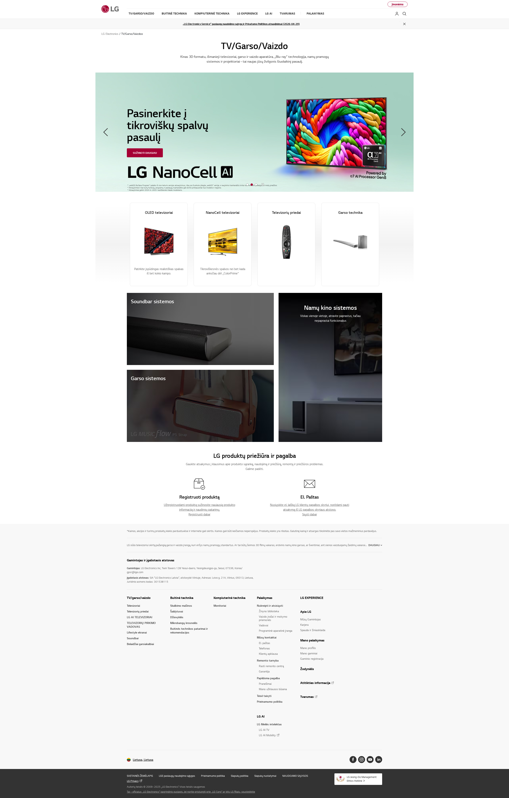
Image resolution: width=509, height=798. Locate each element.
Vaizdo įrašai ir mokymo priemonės (273, 618)
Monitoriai (220, 605)
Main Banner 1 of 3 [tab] (247, 185)
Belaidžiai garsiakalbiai (140, 644)
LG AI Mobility (267, 735)
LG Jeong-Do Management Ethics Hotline (362, 779)
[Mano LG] (396, 13)
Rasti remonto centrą (271, 666)
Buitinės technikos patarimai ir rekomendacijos (189, 630)
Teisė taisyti (264, 696)
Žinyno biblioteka (269, 611)
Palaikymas (264, 598)
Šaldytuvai (176, 611)
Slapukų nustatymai (265, 776)
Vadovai (263, 625)
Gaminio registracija (311, 658)
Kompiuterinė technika (229, 598)
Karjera (304, 625)
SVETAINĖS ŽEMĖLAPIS (140, 776)
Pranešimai (265, 684)
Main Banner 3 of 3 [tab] (256, 185)
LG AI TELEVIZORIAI (139, 617)
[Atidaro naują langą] (353, 759)
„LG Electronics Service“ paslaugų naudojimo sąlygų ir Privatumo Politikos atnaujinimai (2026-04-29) (241, 24)
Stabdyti (262, 185)
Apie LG (305, 612)
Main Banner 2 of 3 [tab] (252, 185)
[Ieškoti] (404, 13)
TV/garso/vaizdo (139, 598)
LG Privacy (133, 781)
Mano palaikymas (312, 640)
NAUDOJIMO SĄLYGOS (295, 776)
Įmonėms (397, 4)
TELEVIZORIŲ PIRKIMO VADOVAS (141, 625)
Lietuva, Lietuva (143, 760)
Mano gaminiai (308, 653)
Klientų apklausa (268, 654)
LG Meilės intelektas (269, 724)
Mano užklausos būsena (273, 689)
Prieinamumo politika (269, 701)
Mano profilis (308, 648)
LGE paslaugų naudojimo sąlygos (177, 776)
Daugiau (374, 545)
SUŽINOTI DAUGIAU (145, 153)
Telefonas (264, 648)
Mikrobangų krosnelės (183, 623)
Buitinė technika (181, 598)
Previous (105, 132)
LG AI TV (264, 730)
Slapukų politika (239, 776)
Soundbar (133, 638)
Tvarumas (307, 697)
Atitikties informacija (315, 683)
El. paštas (264, 643)
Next (403, 132)
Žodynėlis (307, 669)
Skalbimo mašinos (181, 605)
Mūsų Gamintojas (310, 619)
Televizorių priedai (138, 611)
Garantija (264, 671)
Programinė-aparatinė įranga (275, 630)
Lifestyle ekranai (137, 632)
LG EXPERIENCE (311, 598)
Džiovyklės (176, 617)
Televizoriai (133, 605)
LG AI (261, 716)
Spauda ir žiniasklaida (312, 630)
